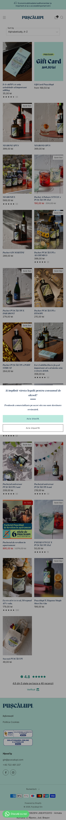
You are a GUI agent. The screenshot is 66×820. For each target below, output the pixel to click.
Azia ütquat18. (33, 428)
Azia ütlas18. (33, 419)
